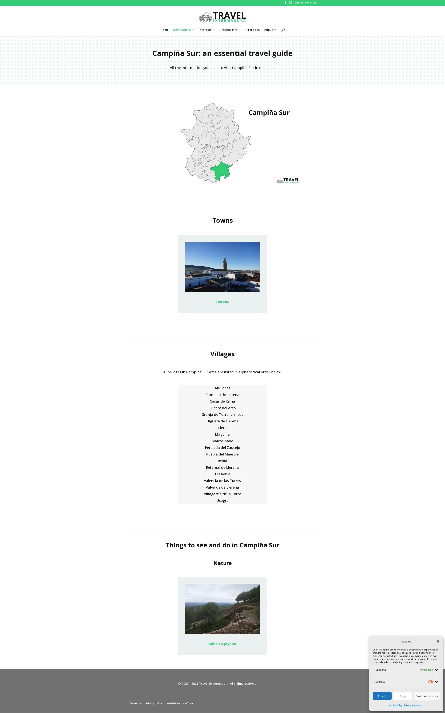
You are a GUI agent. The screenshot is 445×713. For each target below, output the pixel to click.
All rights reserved (243, 683)
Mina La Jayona (222, 643)
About (268, 30)
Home (165, 30)
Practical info (228, 30)
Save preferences (427, 696)
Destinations (182, 30)
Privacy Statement (413, 705)
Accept (382, 696)
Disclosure (135, 703)
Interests (205, 30)
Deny (403, 696)
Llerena (222, 301)
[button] (438, 641)
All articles (253, 30)
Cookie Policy (395, 705)
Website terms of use (305, 3)
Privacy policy (154, 703)
